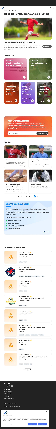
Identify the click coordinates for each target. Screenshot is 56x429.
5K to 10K (6, 395)
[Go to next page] (38, 196)
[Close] (46, 411)
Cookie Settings (9, 424)
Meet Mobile (7, 396)
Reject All (32, 424)
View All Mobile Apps (9, 398)
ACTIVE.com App (8, 391)
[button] (15, 69)
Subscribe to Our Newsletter (11, 403)
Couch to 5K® (7, 393)
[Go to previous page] (18, 196)
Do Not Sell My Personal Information (12, 406)
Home (5, 10)
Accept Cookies (42, 424)
